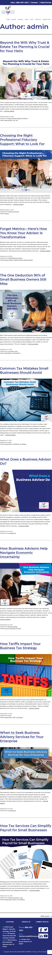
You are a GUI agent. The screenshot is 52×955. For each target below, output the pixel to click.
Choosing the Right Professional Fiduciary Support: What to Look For (22, 139)
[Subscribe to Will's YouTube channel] (44, 936)
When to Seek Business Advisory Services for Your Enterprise (22, 737)
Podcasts (38, 19)
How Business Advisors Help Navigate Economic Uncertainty (24, 552)
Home (8, 19)
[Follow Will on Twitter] (44, 929)
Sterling (20, 19)
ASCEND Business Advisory (15, 258)
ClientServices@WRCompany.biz (29, 936)
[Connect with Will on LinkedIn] (40, 936)
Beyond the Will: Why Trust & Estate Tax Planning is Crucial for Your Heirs (24, 47)
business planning (18, 260)
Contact (34, 2)
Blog (31, 19)
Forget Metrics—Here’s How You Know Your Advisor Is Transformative (23, 233)
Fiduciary (6, 213)
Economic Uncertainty (10, 628)
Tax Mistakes (15, 444)
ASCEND (14, 19)
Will (17, 120)
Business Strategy (28, 260)
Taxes (16, 351)
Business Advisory (8, 260)
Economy (18, 628)
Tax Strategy (23, 444)
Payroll (14, 899)
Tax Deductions (16, 353)
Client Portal (45, 2)
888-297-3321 (22, 2)
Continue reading (9, 111)
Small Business (8, 353)
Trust (14, 120)
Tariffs (14, 717)
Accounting (11, 351)
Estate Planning (12, 118)
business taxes (8, 444)
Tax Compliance (20, 899)
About (27, 19)
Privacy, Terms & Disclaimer (40, 951)
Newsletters (47, 19)
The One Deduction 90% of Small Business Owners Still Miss (23, 279)
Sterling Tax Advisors (22, 118)
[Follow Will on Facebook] (40, 929)
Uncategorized (12, 533)
